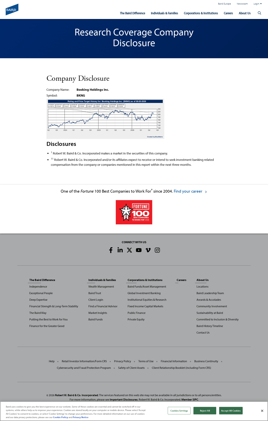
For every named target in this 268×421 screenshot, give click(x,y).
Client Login (95, 299)
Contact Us (203, 332)
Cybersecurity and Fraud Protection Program (84, 368)
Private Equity (136, 319)
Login (256, 3)
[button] (259, 13)
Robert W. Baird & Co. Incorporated (76, 395)
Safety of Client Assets (131, 368)
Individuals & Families (164, 13)
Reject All (205, 410)
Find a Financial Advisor (102, 306)
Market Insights (97, 313)
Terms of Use (146, 361)
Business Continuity (206, 361)
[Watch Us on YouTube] (138, 250)
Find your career (188, 191)
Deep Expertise (38, 299)
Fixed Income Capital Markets (145, 306)
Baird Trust (94, 293)
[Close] (262, 411)
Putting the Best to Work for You (48, 319)
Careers (228, 13)
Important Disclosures (124, 399)
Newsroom (242, 3)
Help (52, 361)
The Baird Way (37, 313)
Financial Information (174, 361)
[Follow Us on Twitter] (129, 250)
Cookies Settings (179, 410)
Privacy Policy (122, 361)
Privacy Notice (80, 417)
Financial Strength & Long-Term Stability (53, 306)
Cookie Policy (60, 417)
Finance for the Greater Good (46, 326)
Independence (38, 286)
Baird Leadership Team (210, 293)
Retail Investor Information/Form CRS (84, 361)
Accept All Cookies (230, 410)
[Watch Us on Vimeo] (148, 250)
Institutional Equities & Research (147, 299)
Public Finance (136, 313)
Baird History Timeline (210, 326)
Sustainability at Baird (210, 313)
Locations (202, 286)
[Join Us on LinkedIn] (120, 250)
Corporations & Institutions (201, 13)
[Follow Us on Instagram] (157, 250)
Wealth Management (101, 286)
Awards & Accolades (209, 299)
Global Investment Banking (144, 293)
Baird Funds (95, 319)
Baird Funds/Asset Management (147, 286)
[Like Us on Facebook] (110, 250)
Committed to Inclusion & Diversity (218, 319)
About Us (245, 13)
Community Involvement (212, 306)
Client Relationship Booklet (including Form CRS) (181, 368)
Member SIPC (189, 399)
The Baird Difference (132, 13)
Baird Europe (224, 3)
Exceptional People (41, 293)
